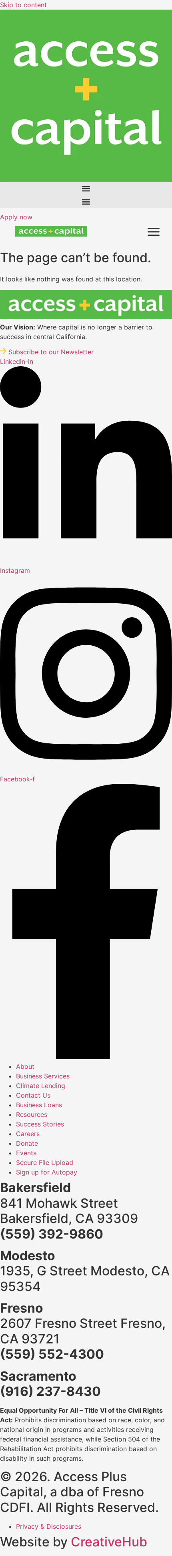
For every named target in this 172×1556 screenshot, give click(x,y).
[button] (86, 188)
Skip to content (23, 5)
